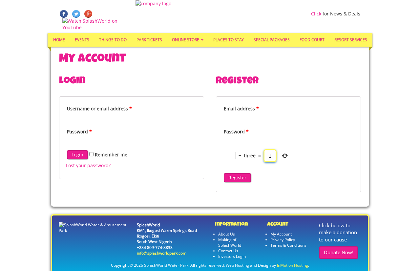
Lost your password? (88, 165)
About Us (226, 234)
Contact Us (228, 251)
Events (82, 39)
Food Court (312, 39)
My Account (281, 234)
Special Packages (272, 39)
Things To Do (113, 39)
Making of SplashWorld (229, 242)
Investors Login (232, 256)
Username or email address (99, 108)
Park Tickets (149, 39)
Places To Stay (228, 39)
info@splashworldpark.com (161, 253)
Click (316, 14)
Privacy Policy (282, 239)
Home (59, 39)
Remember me (110, 154)
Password (79, 131)
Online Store (186, 39)
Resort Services (350, 39)
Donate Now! (338, 252)
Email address (241, 108)
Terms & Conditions (288, 245)
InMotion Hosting (292, 265)
